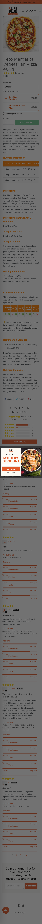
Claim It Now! (11, 469)
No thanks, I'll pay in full (11, 472)
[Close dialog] (10, 448)
